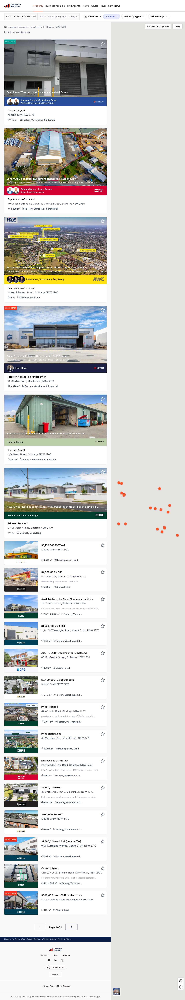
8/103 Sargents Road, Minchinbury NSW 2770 (67, 899)
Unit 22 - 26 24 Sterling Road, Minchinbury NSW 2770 (71, 872)
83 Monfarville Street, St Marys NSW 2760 (65, 657)
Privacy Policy (70, 996)
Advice (94, 5)
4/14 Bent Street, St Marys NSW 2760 (29, 454)
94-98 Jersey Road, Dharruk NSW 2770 (30, 527)
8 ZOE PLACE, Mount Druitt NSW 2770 (63, 576)
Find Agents (73, 5)
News (86, 5)
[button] (55, 93)
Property (38, 5)
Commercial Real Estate (12, 5)
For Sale (15, 939)
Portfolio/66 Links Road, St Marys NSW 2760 (66, 764)
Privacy (45, 986)
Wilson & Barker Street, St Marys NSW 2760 (33, 292)
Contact (44, 955)
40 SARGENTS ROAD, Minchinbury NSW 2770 (67, 791)
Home (6, 939)
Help (55, 955)
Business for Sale (55, 5)
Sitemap (66, 986)
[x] (62, 960)
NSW (23, 939)
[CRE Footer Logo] (55, 949)
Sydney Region (33, 939)
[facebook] (49, 960)
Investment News (110, 5)
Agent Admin (58, 967)
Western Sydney (49, 939)
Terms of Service (87, 996)
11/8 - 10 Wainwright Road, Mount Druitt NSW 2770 (70, 630)
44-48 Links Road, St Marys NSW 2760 (63, 711)
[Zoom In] (180, 981)
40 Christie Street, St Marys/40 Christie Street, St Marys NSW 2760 (46, 203)
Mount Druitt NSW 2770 (55, 549)
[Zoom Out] (180, 987)
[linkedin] (55, 960)
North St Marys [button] (64, 939)
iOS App (66, 955)
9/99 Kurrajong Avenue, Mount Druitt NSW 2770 (68, 845)
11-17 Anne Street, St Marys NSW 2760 (63, 603)
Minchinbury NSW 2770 (21, 114)
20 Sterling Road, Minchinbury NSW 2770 (31, 381)
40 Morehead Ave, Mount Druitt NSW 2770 (65, 738)
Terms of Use (56, 986)
